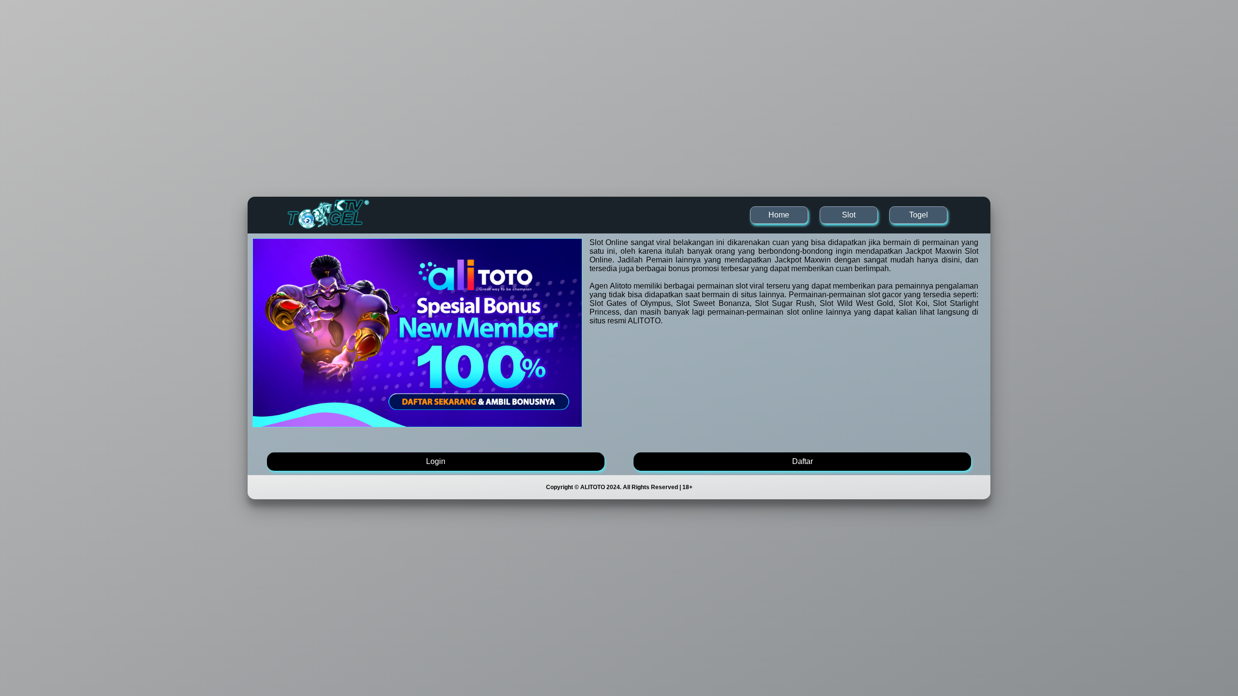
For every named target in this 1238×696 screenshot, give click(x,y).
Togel (918, 215)
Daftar (802, 461)
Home (778, 215)
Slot (848, 215)
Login (435, 461)
